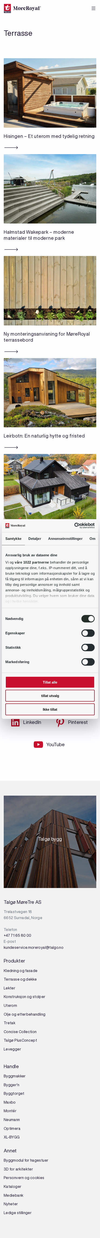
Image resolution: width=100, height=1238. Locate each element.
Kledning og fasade (20, 970)
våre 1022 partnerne (32, 562)
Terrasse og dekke (20, 979)
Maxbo (10, 1102)
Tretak (9, 1023)
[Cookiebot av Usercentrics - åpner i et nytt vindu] (74, 526)
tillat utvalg (50, 696)
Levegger (12, 1049)
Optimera (12, 1128)
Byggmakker (15, 1076)
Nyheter (11, 1204)
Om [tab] (92, 538)
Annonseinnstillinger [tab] (65, 538)
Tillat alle (50, 682)
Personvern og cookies (24, 1178)
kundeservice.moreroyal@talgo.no (33, 947)
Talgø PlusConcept (20, 1040)
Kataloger (12, 1186)
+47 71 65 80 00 (17, 935)
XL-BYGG (12, 1137)
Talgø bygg (50, 840)
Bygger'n (11, 1085)
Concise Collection (20, 1032)
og (29, 996)
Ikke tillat (50, 709)
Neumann (12, 1119)
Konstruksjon (15, 996)
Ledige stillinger (18, 1213)
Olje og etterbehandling (24, 1014)
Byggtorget (14, 1093)
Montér (10, 1111)
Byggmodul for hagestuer (26, 1160)
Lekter (9, 988)
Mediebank (13, 1195)
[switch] (88, 633)
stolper (38, 996)
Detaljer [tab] (34, 538)
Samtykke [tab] (13, 538)
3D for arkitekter (18, 1169)
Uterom (10, 1005)
